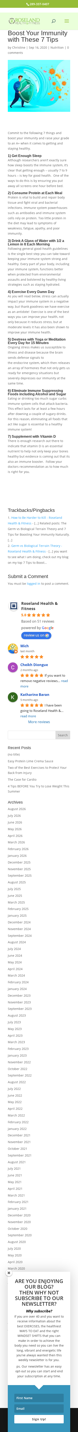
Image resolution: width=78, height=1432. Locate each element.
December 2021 (19, 1135)
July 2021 (14, 1168)
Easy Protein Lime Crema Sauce (30, 761)
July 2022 (14, 1089)
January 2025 (17, 915)
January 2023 (17, 1055)
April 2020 (15, 1262)
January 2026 (17, 856)
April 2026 (15, 836)
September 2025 (20, 875)
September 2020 (20, 1235)
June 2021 (15, 1175)
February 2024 (18, 982)
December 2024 (19, 922)
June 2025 (15, 896)
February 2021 (18, 1202)
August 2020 (17, 1242)
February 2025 (18, 909)
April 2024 (15, 969)
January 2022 (17, 1129)
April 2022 (15, 1109)
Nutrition (57, 47)
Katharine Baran (34, 694)
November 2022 (19, 1062)
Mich (24, 646)
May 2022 (15, 1102)
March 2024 (16, 975)
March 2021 (16, 1195)
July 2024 (14, 949)
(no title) (14, 754)
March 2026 (16, 842)
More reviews (39, 721)
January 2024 (17, 989)
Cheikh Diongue (34, 664)
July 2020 (14, 1248)
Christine (18, 47)
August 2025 (17, 882)
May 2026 (15, 829)
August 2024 (17, 942)
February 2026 (18, 849)
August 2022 (17, 1082)
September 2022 (20, 1075)
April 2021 (15, 1189)
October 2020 (17, 1229)
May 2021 (15, 1182)
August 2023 (17, 1015)
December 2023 (19, 995)
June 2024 (15, 955)
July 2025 (14, 889)
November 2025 (19, 869)
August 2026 (17, 809)
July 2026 (14, 816)
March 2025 (16, 902)
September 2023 (20, 1009)
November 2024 (19, 929)
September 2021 (20, 1155)
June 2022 (15, 1095)
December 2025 (19, 862)
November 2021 (19, 1142)
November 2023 (19, 1002)
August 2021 (17, 1162)
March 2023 (16, 1042)
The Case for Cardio (22, 779)
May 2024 (15, 962)
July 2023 (14, 1022)
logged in (33, 583)
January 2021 (17, 1208)
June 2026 (15, 822)
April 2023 (15, 1035)
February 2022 (18, 1122)
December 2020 (19, 1215)
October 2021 (17, 1149)
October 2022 (17, 1069)
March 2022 (16, 1115)
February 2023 (18, 1049)
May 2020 (15, 1255)
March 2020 (16, 1268)
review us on (34, 635)
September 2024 (20, 936)
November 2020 (19, 1222)
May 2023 (15, 1029)
